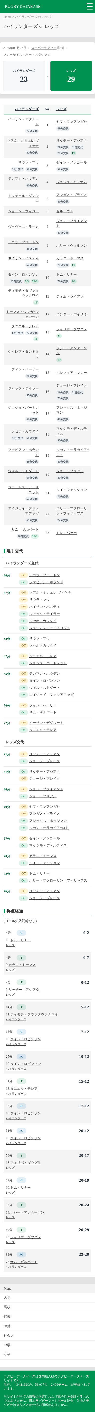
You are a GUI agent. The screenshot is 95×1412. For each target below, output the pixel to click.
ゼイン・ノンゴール (71, 162)
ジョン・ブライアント (46, 789)
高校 (7, 1307)
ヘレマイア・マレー (71, 373)
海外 (7, 1326)
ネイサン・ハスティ (23, 258)
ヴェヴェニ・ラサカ (23, 227)
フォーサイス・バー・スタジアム (27, 55)
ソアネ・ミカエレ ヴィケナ (50, 592)
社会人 (9, 1335)
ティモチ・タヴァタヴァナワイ (34, 1014)
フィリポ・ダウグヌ (71, 329)
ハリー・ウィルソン (71, 245)
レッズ (61, 109)
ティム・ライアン (70, 296)
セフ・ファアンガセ (71, 122)
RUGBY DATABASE (22, 6)
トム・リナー (66, 274)
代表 (7, 1316)
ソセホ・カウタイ (25, 431)
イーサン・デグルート (46, 723)
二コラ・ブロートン (23, 242)
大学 (7, 1297)
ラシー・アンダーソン (27, 1212)
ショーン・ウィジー (23, 211)
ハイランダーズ (27, 109)
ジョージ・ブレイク (71, 385)
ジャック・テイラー (23, 388)
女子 (7, 1354)
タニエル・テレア (25, 326)
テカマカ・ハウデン (23, 178)
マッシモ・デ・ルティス (48, 845)
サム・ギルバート (25, 529)
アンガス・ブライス (71, 195)
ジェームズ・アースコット (49, 628)
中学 (7, 1345)
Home (7, 17)
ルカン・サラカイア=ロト (49, 828)
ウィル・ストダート (23, 471)
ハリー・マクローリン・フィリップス (58, 880)
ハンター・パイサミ (71, 314)
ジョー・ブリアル (70, 471)
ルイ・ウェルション (71, 490)
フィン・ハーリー (25, 369)
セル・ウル (64, 211)
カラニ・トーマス (70, 258)
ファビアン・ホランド (46, 582)
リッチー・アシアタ (71, 140)
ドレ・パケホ (66, 533)
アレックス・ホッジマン (48, 821)
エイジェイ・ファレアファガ (51, 695)
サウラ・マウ (28, 162)
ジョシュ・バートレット (48, 663)
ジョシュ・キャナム (71, 182)
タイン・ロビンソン (23, 274)
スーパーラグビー (44, 48)
